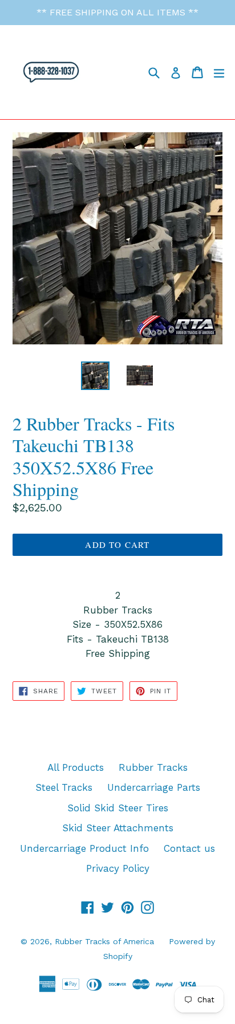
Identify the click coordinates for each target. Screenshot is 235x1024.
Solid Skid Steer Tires (117, 808)
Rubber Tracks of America (104, 941)
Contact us (189, 848)
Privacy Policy (117, 868)
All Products (75, 767)
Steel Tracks (63, 787)
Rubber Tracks (153, 767)
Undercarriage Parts (153, 787)
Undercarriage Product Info (84, 848)
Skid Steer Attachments (117, 828)
